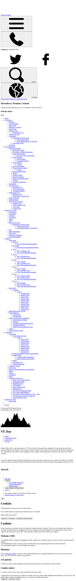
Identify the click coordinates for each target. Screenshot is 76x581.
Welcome (12, 122)
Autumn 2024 (25, 293)
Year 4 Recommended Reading (26, 272)
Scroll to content (6, 15)
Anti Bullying (17, 316)
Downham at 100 (18, 143)
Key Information (10, 147)
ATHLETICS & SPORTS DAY (23, 327)
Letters (11, 219)
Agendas (15, 290)
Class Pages (12, 240)
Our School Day (14, 185)
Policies (8, 480)
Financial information (19, 182)
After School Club (18, 189)
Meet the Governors (15, 127)
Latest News (13, 212)
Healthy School (17, 175)
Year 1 (15, 249)
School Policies (17, 157)
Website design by (14, 495)
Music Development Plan (20, 178)
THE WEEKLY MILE (20, 320)
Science (11, 373)
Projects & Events (14, 223)
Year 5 (15, 274)
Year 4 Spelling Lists (23, 270)
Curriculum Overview (19, 336)
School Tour (12, 129)
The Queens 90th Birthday (21, 392)
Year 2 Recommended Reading (26, 258)
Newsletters (12, 214)
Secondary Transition (15, 235)
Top (3, 498)
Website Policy (13, 486)
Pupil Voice (12, 288)
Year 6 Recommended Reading (26, 286)
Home (7, 118)
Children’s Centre (10, 399)
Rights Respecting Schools (17, 311)
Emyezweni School (23, 140)
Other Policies (21, 159)
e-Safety (15, 180)
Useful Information (15, 237)
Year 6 (15, 281)
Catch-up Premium (18, 166)
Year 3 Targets (21, 261)
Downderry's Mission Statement (23, 152)
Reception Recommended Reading (27, 247)
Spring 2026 (24, 339)
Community (12, 136)
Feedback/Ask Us (18, 132)
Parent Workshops (14, 231)
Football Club (17, 203)
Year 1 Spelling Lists (23, 251)
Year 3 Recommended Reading (26, 265)
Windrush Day (17, 389)
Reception (16, 246)
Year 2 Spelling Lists (23, 256)
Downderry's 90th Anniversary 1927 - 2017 (26, 394)
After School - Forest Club (21, 196)
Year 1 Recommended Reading (26, 253)
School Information (15, 148)
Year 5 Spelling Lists (23, 277)
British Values (17, 355)
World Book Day (18, 383)
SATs (10, 221)
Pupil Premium (17, 162)
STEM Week (17, 385)
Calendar (11, 216)
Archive (19, 164)
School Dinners (13, 200)
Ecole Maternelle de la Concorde (27, 141)
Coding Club (17, 208)
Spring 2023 (24, 302)
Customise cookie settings (24, 518)
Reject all (4, 518)
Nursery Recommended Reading (27, 244)
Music (11, 376)
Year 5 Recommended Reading (26, 279)
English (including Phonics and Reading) (25, 353)
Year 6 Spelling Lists (23, 284)
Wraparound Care (14, 193)
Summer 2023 (25, 300)
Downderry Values (18, 150)
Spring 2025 (24, 345)
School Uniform (14, 198)
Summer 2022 (25, 306)
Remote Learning (18, 177)
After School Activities (16, 201)
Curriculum (8, 332)
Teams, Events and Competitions (19, 318)
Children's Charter (14, 366)
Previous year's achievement (25, 155)
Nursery (15, 242)
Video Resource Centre (16, 330)
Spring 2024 (24, 297)
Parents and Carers (10, 210)
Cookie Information (15, 484)
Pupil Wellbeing (14, 313)
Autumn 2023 (25, 299)
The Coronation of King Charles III (24, 396)
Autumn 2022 (25, 304)
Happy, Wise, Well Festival (21, 380)
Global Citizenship (18, 364)
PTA (10, 230)
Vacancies (12, 145)
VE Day (7, 441)
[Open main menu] (16, 24)
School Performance (19, 154)
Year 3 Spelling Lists (23, 263)
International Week (18, 382)
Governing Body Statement (25, 357)
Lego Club (16, 207)
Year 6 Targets (21, 283)
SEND (15, 173)
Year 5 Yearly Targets (23, 276)
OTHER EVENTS (19, 325)
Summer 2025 (25, 343)
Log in (7, 405)
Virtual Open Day (14, 134)
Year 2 (15, 254)
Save (18, 579)
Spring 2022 (24, 307)
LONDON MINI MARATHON (23, 323)
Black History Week (19, 387)
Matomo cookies (11, 553)
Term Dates (12, 217)
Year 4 (15, 267)
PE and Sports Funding (20, 168)
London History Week (20, 398)
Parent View (12, 233)
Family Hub (12, 401)
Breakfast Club (17, 187)
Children (7, 238)
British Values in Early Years (25, 359)
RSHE (15, 360)
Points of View (13, 131)
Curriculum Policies (23, 161)
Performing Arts (18, 362)
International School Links (21, 138)
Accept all (12, 518)
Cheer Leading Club (19, 205)
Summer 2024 (25, 295)
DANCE (15, 322)
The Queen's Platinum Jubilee (22, 390)
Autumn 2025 (25, 341)
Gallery (11, 329)
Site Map (7, 479)
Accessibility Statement (16, 482)
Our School (8, 120)
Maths (11, 371)
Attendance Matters (19, 191)
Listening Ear (17, 314)
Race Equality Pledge (19, 171)
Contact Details (13, 124)
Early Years (12, 368)
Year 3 (15, 260)
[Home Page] (14, 99)
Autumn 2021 (25, 309)
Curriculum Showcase (16, 378)
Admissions (12, 184)
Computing (12, 375)
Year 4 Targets (21, 269)
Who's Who (12, 125)
